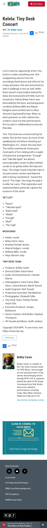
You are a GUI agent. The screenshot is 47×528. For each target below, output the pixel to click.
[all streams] (43, 524)
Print (41, 32)
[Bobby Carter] (8, 361)
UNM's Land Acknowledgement (18, 489)
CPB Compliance (12, 494)
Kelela (6, 71)
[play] (4, 524)
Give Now (37, 4)
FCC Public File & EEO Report (16, 483)
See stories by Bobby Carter (30, 400)
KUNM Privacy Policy (13, 500)
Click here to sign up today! (23, 449)
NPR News (9, 338)
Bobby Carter (16, 29)
